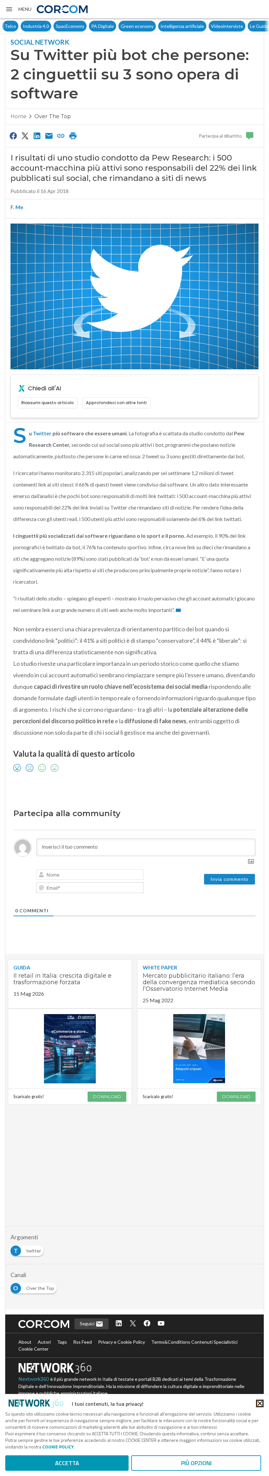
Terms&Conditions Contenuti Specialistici (194, 1342)
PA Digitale (84, 26)
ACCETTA (67, 1463)
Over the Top (52, 116)
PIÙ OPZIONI (196, 1463)
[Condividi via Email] (49, 135)
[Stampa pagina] (73, 135)
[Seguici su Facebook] (147, 1324)
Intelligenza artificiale (164, 26)
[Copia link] (61, 135)
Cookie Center (33, 1349)
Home (18, 116)
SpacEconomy (51, 26)
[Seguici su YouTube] (161, 1324)
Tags (62, 1342)
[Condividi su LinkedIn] (37, 135)
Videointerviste (209, 26)
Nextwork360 (33, 1379)
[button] (18, 9)
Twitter (42, 433)
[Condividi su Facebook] (13, 135)
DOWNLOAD (107, 1096)
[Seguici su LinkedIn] (119, 1324)
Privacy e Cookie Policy (121, 1342)
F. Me (16, 207)
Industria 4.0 (18, 26)
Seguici (87, 1323)
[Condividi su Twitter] (25, 135)
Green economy (118, 26)
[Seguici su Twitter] (133, 1324)
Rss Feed (82, 1342)
